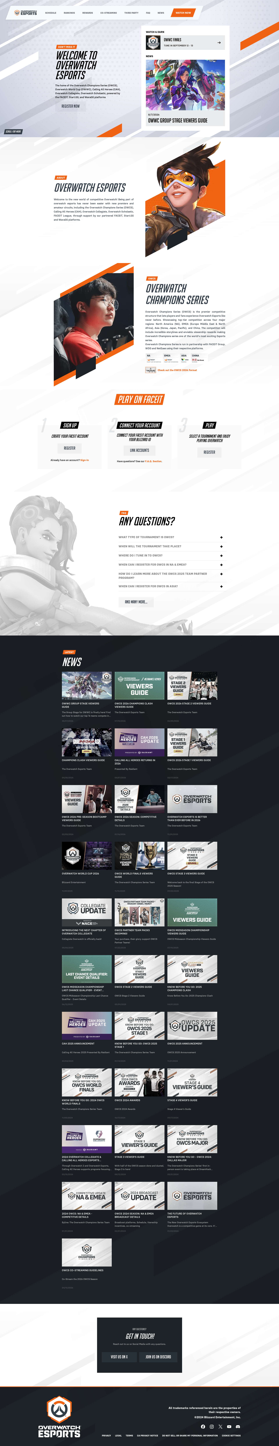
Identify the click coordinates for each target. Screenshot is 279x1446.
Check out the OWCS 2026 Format (177, 370)
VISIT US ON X (119, 1357)
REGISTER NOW (71, 106)
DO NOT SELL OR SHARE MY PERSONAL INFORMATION (190, 1435)
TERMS (129, 1435)
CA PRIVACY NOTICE (147, 1435)
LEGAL (118, 1435)
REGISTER (69, 448)
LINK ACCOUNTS (139, 451)
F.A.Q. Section (153, 461)
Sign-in (84, 460)
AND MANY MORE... (136, 602)
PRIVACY (106, 1435)
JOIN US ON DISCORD (158, 1357)
